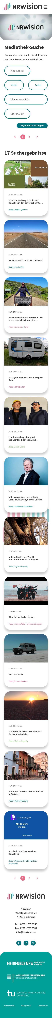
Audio (38, 85)
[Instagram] (26, 943)
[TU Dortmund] (26, 993)
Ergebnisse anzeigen (32, 125)
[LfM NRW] (26, 978)
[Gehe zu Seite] (37, 136)
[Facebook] (18, 943)
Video (14, 85)
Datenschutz (9, 1006)
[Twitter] (33, 943)
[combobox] (26, 71)
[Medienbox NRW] (26, 963)
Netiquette (26, 1006)
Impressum (43, 1006)
